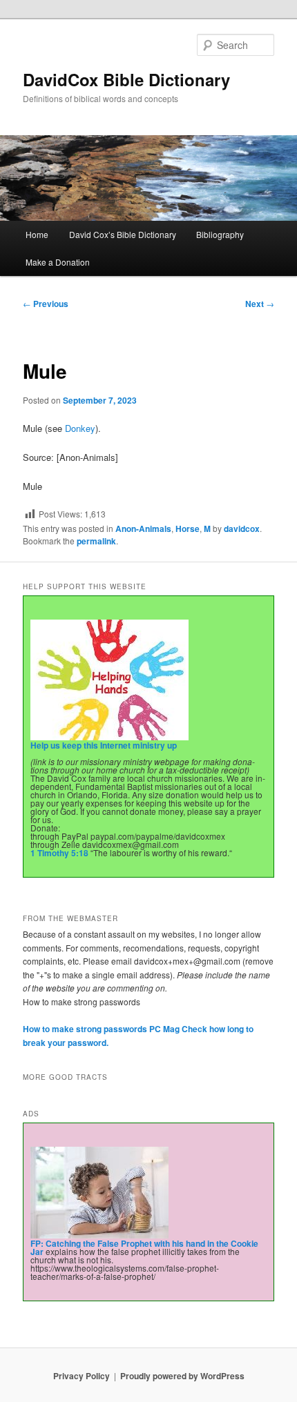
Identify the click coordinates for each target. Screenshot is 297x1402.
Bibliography (220, 234)
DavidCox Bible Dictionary (126, 79)
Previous (45, 303)
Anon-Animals (143, 528)
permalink (96, 541)
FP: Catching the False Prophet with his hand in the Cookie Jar (144, 1247)
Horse (187, 528)
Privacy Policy (81, 1376)
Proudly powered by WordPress (182, 1376)
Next (259, 303)
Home (37, 234)
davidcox (242, 528)
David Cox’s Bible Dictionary (122, 234)
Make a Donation (58, 262)
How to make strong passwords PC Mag (101, 1029)
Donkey (78, 428)
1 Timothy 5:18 (59, 853)
